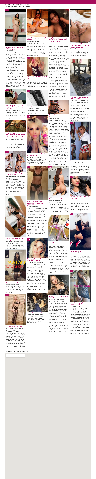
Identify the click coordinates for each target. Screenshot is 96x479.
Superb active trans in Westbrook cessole (34, 259)
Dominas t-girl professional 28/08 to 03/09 (79, 98)
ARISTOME (7, 1)
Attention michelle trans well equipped (36, 38)
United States (16, 4)
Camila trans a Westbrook (57, 199)
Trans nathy (53, 242)
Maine (21, 4)
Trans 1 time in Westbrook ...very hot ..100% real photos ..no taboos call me (79, 45)
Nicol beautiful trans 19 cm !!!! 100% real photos (15, 48)
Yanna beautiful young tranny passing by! (15, 239)
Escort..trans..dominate (35, 313)
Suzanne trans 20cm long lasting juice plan (14, 173)
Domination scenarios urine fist (57, 115)
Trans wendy (74, 161)
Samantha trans (75, 251)
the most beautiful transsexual (15, 326)
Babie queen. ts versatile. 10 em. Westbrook (36, 154)
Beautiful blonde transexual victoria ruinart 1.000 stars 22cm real (14, 107)
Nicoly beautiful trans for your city (37, 77)
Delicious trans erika (12, 282)
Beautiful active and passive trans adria (79, 197)
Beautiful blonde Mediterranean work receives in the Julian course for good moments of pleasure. (15, 135)
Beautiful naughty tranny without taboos (78, 303)
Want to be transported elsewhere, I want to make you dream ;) (35, 203)
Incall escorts (8, 4)
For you (29, 107)
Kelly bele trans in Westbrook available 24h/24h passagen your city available (58, 39)
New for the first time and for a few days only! (58, 297)
